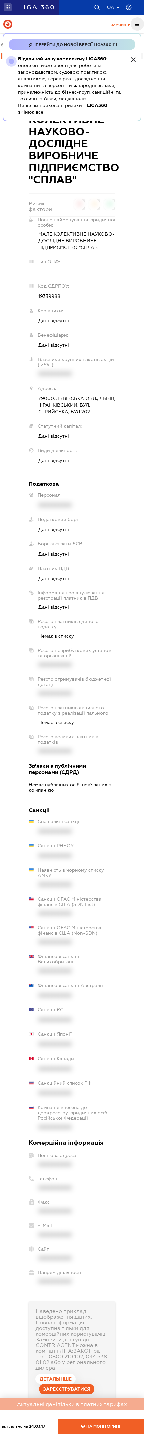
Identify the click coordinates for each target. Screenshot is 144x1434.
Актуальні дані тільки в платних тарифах (72, 1404)
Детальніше (56, 1379)
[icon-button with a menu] (137, 24)
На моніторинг (103, 1426)
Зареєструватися (66, 1389)
